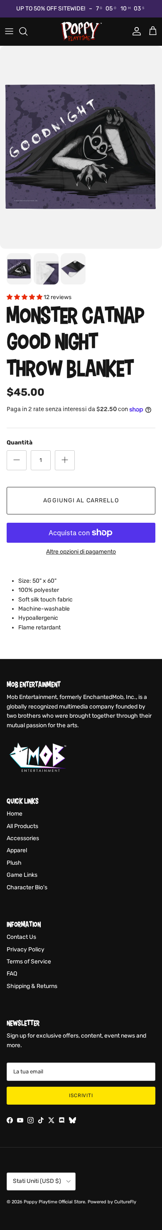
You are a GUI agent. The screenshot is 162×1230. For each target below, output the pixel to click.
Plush (14, 862)
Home (14, 813)
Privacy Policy (25, 949)
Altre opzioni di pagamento (81, 552)
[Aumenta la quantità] (65, 460)
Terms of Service (29, 961)
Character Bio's (27, 887)
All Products (22, 826)
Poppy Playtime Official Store (54, 1202)
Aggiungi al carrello (80, 500)
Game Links (22, 874)
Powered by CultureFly (112, 1202)
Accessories (23, 838)
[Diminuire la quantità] (17, 460)
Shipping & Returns (32, 986)
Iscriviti (81, 1095)
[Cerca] (27, 31)
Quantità (19, 442)
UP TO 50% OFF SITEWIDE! (50, 8)
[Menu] (9, 31)
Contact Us (21, 937)
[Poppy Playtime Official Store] (81, 31)
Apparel (17, 850)
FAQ (12, 973)
